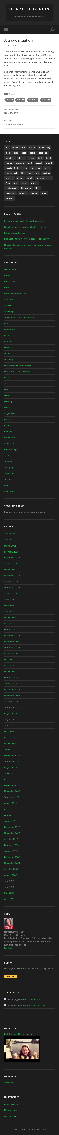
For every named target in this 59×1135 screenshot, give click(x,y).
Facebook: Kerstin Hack (33, 1005)
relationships (11, 188)
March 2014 (10, 671)
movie (30, 178)
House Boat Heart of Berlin (17, 365)
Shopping (8, 467)
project (34, 183)
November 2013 (12, 695)
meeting (46, 173)
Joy (6, 383)
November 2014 (12, 641)
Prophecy (9, 431)
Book (6, 287)
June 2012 (9, 773)
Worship (8, 491)
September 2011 (12, 797)
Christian (8, 299)
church (21, 100)
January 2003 (11, 851)
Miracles (9, 178)
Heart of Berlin (29, 9)
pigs (49, 178)
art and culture (18, 147)
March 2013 (10, 743)
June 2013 (9, 725)
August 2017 (10, 563)
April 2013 (9, 737)
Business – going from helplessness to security (26, 238)
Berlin (10, 100)
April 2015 (9, 623)
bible (8, 152)
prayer (24, 183)
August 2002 (10, 875)
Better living (10, 281)
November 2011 (12, 791)
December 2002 (12, 857)
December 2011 (12, 785)
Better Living (44, 147)
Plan (8, 183)
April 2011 (9, 809)
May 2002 (9, 893)
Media (7, 395)
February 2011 (11, 815)
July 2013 (9, 719)
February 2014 (11, 677)
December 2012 (12, 755)
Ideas (6, 377)
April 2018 (9, 539)
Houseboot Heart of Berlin (17, 371)
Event (7, 323)
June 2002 (9, 887)
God (30, 163)
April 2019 (9, 533)
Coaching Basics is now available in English (25, 226)
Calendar (8, 1082)
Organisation (10, 413)
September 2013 (12, 707)
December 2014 (12, 635)
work (44, 193)
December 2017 (12, 557)
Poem (7, 419)
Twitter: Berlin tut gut (29, 999)
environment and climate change (20, 317)
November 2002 (12, 863)
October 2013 (11, 701)
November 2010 (12, 833)
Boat (24, 152)
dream (31, 158)
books (32, 152)
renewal (33, 100)
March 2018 (10, 545)
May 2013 (9, 731)
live (29, 173)
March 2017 (10, 569)
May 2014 (9, 659)
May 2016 (9, 605)
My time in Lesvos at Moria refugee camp (24, 220)
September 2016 (12, 587)
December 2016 (12, 575)
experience (9, 329)
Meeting (8, 401)
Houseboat (35, 168)
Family (7, 341)
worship (46, 100)
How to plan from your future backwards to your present (28, 246)
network (40, 178)
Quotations (10, 443)
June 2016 (9, 599)
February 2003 (11, 845)
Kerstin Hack (11, 173)
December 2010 (12, 827)
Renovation (26, 188)
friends (9, 163)
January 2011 (11, 821)
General (8, 353)
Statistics (8, 473)
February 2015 (11, 629)
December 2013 (12, 689)
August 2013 (10, 713)
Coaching (8, 311)
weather (34, 193)
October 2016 (11, 581)
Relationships (11, 449)
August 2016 (10, 593)
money (20, 178)
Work (7, 485)
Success (8, 479)
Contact (8, 947)
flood (48, 158)
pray (16, 183)
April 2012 (9, 779)
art (7, 147)
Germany (20, 163)
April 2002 (9, 899)
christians (10, 158)
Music (7, 407)
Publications (10, 437)
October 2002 (11, 869)
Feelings (8, 347)
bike (16, 152)
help (25, 168)
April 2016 (9, 611)
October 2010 (11, 839)
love (37, 173)
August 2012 (10, 767)
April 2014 (9, 665)
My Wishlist (10, 1116)
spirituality (10, 193)
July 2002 (9, 881)
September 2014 (12, 647)
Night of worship (12, 111)
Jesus (46, 168)
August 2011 (10, 803)
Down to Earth (11, 1104)
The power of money (13, 122)
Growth (49, 163)
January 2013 (11, 749)
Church (12, 94)
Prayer (7, 425)
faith (40, 158)
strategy (22, 193)
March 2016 (10, 617)
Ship (37, 188)
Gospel (39, 163)
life (22, 173)
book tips (43, 152)
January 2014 (11, 683)
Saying (7, 455)
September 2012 (12, 761)
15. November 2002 (13, 45)
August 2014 (10, 653)
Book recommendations (16, 293)
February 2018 (11, 551)
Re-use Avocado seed (14, 232)
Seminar (8, 461)
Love (6, 389)
